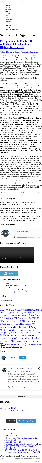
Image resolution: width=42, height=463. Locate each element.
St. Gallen (18, 341)
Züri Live (4, 459)
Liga (6, 15)
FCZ (8, 318)
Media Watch (9, 19)
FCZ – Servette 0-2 (11, 436)
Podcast (7, 11)
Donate (11, 273)
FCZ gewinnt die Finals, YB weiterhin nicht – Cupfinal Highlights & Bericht (16, 44)
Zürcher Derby (17, 347)
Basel (4, 310)
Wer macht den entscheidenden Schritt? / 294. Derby (23, 444)
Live (20, 324)
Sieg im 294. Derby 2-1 (20, 290)
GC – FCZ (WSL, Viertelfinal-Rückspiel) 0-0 (20, 450)
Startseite (7, 5)
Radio (28, 333)
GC (22, 321)
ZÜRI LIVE (13, 368)
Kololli (31, 321)
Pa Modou (18, 333)
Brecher (31, 309)
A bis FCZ (8, 23)
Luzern (6, 327)
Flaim (6, 292)
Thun (9, 344)
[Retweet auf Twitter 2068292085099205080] (14, 387)
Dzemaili (25, 315)
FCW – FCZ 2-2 (21, 286)
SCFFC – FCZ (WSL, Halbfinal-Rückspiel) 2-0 (21, 438)
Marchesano (24, 327)
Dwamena (16, 315)
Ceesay (8, 313)
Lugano (30, 324)
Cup (6, 17)
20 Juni (30, 368)
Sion (9, 341)
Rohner (19, 335)
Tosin (15, 344)
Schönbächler (26, 338)
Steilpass (7, 21)
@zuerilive (22, 368)
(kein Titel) (8, 434)
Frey (14, 321)
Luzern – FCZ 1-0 (10, 440)
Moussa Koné (28, 330)
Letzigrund (7, 324)
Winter (24, 344)
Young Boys (7, 347)
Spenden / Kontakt (11, 29)
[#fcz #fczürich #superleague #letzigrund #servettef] (21, 416)
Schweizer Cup (8, 338)
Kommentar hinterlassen (29, 52)
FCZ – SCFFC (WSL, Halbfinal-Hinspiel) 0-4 (20, 446)
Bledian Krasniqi (16, 310)
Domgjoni (5, 315)
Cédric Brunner (19, 313)
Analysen (7, 9)
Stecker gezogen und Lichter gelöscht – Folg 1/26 (22, 452)
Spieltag (7, 7)
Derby (31, 312)
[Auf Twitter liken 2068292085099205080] (18, 387)
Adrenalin (8, 25)
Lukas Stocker (15, 52)
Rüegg (29, 335)
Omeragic (9, 333)
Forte (9, 321)
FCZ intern (8, 13)
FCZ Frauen (20, 318)
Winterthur (34, 344)
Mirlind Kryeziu (10, 330)
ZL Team (7, 27)
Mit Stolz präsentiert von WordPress (23, 458)
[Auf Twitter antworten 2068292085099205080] (10, 387)
